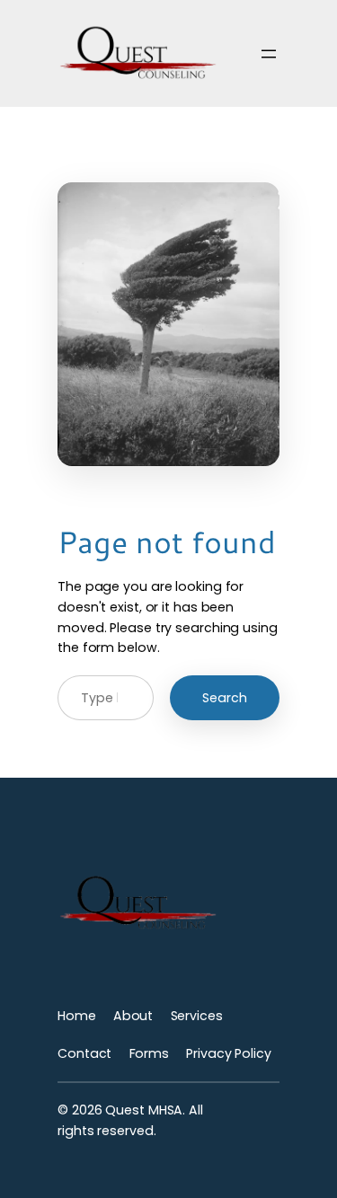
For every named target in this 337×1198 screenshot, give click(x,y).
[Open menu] (268, 54)
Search (224, 698)
